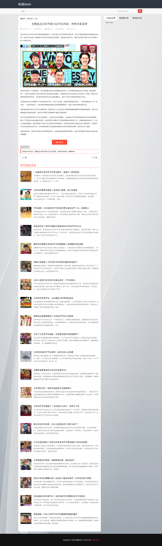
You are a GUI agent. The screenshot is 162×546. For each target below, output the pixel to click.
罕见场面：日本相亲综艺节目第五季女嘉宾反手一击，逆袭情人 (61, 207)
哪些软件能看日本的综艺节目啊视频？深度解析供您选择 (58, 243)
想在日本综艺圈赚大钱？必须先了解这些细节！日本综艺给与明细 (62, 478)
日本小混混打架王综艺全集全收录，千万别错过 (54, 280)
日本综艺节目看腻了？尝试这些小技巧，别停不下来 (56, 405)
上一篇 (24, 157)
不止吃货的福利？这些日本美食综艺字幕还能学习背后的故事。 (61, 442)
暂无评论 (60, 29)
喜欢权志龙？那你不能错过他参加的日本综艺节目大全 (57, 226)
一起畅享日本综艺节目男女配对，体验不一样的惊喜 (56, 172)
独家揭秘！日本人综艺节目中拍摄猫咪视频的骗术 (55, 513)
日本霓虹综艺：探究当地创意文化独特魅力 (52, 388)
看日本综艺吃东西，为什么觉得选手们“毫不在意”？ (56, 424)
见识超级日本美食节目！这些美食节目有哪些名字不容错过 (59, 496)
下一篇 (94, 157)
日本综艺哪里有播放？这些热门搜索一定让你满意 (55, 189)
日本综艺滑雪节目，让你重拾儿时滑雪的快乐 (53, 297)
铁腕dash (49, 29)
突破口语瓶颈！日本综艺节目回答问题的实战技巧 (55, 261)
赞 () (60, 142)
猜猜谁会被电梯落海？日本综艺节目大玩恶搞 (53, 315)
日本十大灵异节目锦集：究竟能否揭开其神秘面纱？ (56, 334)
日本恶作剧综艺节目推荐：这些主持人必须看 (53, 351)
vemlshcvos (95, 540)
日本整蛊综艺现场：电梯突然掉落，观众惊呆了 (54, 459)
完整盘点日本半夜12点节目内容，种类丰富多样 (50, 151)
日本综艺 (30, 18)
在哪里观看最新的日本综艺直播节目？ (50, 369)
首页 (23, 11)
